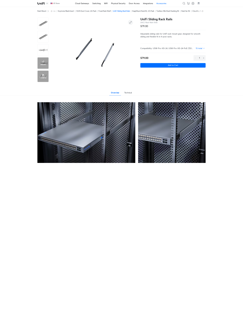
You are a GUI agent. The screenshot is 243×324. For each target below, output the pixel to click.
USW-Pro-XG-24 (160, 48)
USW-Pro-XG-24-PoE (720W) (181, 48)
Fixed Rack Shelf (104, 11)
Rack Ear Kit (185, 11)
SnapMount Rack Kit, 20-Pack (143, 11)
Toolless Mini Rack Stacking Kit (167, 11)
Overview (115, 93)
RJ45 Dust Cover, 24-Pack (86, 11)
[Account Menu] (193, 3)
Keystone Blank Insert (66, 11)
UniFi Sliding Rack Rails (121, 11)
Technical (128, 93)
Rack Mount (41, 11)
